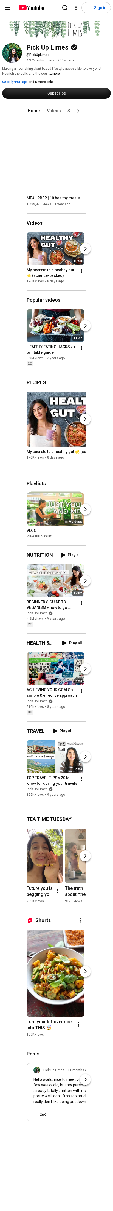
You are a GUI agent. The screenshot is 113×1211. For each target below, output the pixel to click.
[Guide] (7, 7)
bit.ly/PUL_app (16, 82)
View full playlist (39, 536)
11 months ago (79, 1070)
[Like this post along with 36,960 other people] (35, 1114)
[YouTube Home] (31, 7)
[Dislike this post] (52, 1114)
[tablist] (56, 110)
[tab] (33, 110)
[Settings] (76, 7)
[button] (78, 110)
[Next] (85, 248)
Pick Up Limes (37, 613)
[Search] (65, 7)
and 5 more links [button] (41, 82)
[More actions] (81, 271)
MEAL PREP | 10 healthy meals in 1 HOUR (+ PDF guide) (57, 198)
